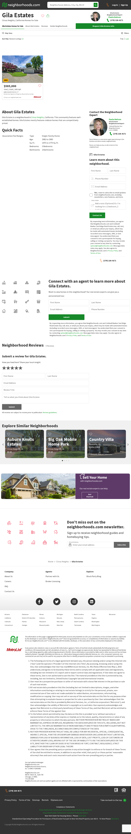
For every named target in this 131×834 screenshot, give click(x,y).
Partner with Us (52, 576)
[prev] (5, 69)
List (127, 39)
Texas (93, 614)
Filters (126, 33)
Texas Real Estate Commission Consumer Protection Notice (65, 813)
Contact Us (9, 591)
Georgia (24, 625)
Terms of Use (95, 253)
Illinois (41, 614)
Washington (95, 622)
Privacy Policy (113, 250)
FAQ (6, 586)
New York (60, 625)
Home (50, 561)
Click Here (82, 816)
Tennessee (77, 625)
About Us (9, 576)
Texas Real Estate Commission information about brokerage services (65, 810)
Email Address (101, 187)
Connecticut (9, 625)
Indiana (42, 618)
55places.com (57, 800)
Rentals (45, 800)
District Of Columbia (28, 618)
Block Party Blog (93, 576)
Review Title (9, 390)
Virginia (94, 618)
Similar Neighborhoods (58, 26)
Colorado (7, 622)
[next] (40, 69)
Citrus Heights (37, 117)
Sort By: (5, 39)
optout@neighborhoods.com (101, 246)
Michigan (60, 614)
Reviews (44, 26)
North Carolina (79, 614)
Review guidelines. (50, 412)
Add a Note (95, 200)
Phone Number (101, 179)
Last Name (114, 171)
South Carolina (79, 622)
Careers (8, 581)
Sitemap (36, 800)
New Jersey (60, 622)
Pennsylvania (78, 618)
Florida (24, 622)
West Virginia (96, 625)
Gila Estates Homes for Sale (12, 26)
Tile (121, 39)
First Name (96, 171)
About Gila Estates (32, 26)
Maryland (42, 622)
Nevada (59, 618)
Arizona (7, 614)
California (20, 20)
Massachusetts (44, 625)
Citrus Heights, (8, 20)
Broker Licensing (53, 581)
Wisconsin (112, 614)
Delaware (25, 614)
